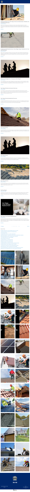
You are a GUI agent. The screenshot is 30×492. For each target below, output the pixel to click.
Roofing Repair (4, 190)
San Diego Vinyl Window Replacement (8, 216)
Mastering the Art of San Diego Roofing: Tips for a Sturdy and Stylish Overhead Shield (11, 248)
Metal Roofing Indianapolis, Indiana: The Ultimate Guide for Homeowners (9, 236)
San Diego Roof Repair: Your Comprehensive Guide (7, 239)
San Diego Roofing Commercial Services (9, 88)
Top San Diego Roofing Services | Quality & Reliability (7, 237)
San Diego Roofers (4, 180)
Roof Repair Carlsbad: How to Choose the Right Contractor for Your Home (9, 230)
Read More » (2, 29)
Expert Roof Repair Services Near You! (5, 238)
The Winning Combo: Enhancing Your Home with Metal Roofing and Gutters (9, 245)
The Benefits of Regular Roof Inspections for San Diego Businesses (9, 231)
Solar (1, 89)
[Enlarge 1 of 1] (13, 251)
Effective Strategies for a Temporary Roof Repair (11, 78)
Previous (2, 226)
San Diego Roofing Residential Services (9, 98)
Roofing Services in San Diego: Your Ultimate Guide (7, 240)
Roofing (2, 23)
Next (28, 226)
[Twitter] (15, 482)
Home (25, 486)
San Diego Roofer (4, 127)
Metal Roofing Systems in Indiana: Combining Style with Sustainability (9, 246)
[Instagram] (16, 482)
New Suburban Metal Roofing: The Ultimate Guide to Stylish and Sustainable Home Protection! (12, 247)
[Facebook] (13, 482)
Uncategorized (2, 217)
